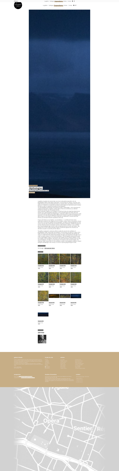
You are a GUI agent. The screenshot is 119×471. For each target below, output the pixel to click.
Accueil (46, 359)
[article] (43, 261)
